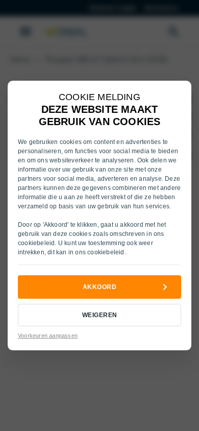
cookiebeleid (36, 243)
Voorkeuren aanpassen (48, 335)
